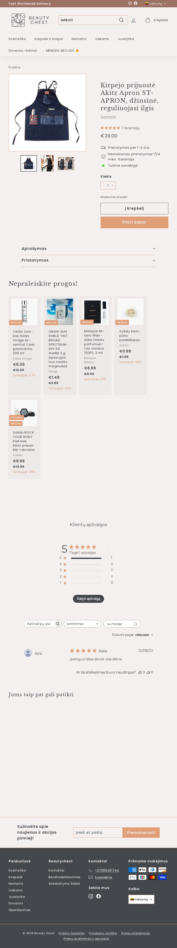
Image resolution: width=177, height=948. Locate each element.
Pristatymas (35, 260)
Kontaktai (56, 870)
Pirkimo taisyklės (72, 933)
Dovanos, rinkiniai (23, 50)
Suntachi (108, 116)
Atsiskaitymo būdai (64, 883)
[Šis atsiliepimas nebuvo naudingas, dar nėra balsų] (148, 672)
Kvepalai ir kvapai (49, 39)
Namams (79, 39)
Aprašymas (34, 248)
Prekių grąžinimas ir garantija (86, 939)
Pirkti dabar (134, 222)
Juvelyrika (126, 39)
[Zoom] (47, 112)
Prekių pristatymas (135, 933)
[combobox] (82, 624)
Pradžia (14, 67)
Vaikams (102, 39)
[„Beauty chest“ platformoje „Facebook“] (98, 896)
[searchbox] (39, 623)
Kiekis (106, 176)
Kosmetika (17, 39)
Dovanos (16, 903)
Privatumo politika (103, 933)
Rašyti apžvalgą (88, 599)
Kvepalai (15, 877)
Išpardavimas (20, 910)
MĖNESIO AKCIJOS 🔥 (62, 50)
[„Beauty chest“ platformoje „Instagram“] (90, 896)
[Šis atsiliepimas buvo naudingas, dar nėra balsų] (140, 672)
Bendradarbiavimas (65, 877)
